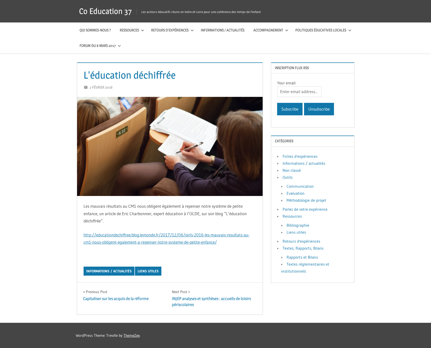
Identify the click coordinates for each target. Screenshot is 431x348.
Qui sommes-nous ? (95, 30)
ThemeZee (131, 335)
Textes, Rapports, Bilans (303, 248)
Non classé (292, 170)
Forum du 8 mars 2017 (98, 45)
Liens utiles (148, 271)
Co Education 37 (105, 11)
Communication (300, 186)
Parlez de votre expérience (305, 209)
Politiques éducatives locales (320, 30)
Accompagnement (268, 30)
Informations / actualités (222, 30)
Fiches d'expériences (300, 156)
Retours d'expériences (301, 241)
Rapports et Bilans (302, 257)
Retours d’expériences (170, 30)
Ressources (129, 30)
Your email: (286, 82)
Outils (288, 177)
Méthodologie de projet (306, 200)
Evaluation (296, 193)
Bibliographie (298, 225)
